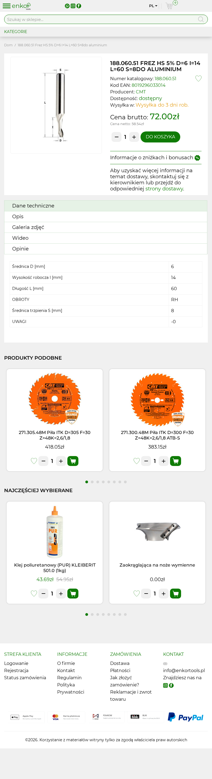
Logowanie (16, 663)
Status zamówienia (25, 677)
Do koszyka (160, 136)
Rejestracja (16, 670)
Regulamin (69, 677)
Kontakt (66, 670)
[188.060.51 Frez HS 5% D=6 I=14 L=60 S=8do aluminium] (56, 105)
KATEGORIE (15, 31)
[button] (86, 482)
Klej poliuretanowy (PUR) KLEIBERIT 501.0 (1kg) (55, 567)
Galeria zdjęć (28, 227)
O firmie (66, 663)
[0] (169, 5)
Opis (17, 217)
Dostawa (119, 663)
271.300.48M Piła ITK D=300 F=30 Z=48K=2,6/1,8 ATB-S (157, 435)
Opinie (20, 249)
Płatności (120, 670)
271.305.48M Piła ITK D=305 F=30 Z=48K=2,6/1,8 (55, 435)
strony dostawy (164, 189)
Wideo (20, 238)
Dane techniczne (33, 206)
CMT (141, 92)
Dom (8, 45)
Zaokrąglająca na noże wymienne (157, 565)
